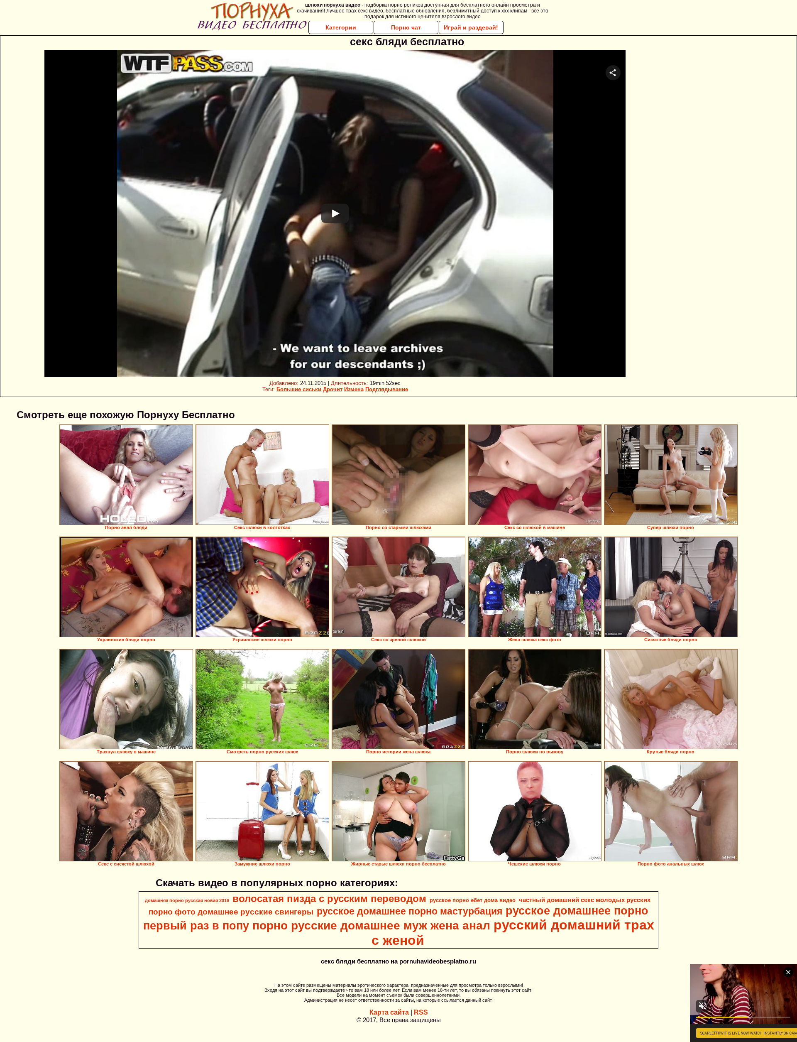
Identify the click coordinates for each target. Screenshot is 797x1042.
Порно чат (406, 27)
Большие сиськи (298, 389)
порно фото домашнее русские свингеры (231, 911)
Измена (354, 389)
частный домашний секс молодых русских (584, 900)
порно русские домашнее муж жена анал (371, 925)
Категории (340, 27)
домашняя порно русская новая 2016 (187, 900)
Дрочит (332, 389)
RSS (421, 1012)
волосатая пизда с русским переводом (329, 898)
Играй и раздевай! (471, 27)
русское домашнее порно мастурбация (409, 911)
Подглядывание (386, 389)
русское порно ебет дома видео (473, 900)
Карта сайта (389, 1012)
